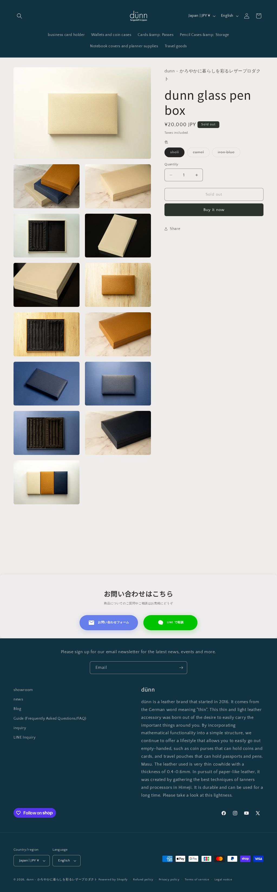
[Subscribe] (181, 667)
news (18, 699)
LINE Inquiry (24, 737)
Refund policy (143, 879)
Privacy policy (169, 879)
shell (177, 153)
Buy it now (214, 209)
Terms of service (197, 879)
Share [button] (175, 229)
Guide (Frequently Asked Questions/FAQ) (50, 718)
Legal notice (223, 879)
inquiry (20, 728)
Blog (17, 709)
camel (201, 153)
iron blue (229, 153)
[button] (19, 16)
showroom (23, 690)
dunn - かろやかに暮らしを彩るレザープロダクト (62, 879)
